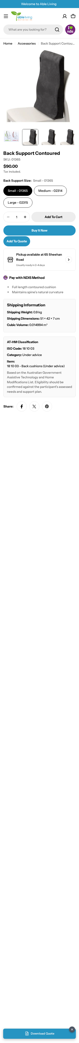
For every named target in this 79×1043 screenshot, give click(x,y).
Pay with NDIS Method (27, 277)
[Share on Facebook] (22, 406)
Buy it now (39, 230)
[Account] (64, 16)
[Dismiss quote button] (72, 1029)
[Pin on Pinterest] (47, 406)
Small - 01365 (18, 191)
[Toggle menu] (5, 16)
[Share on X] (34, 406)
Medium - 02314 (50, 191)
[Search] (57, 29)
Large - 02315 (18, 202)
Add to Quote (17, 241)
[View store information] (68, 259)
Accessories (27, 43)
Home (7, 43)
